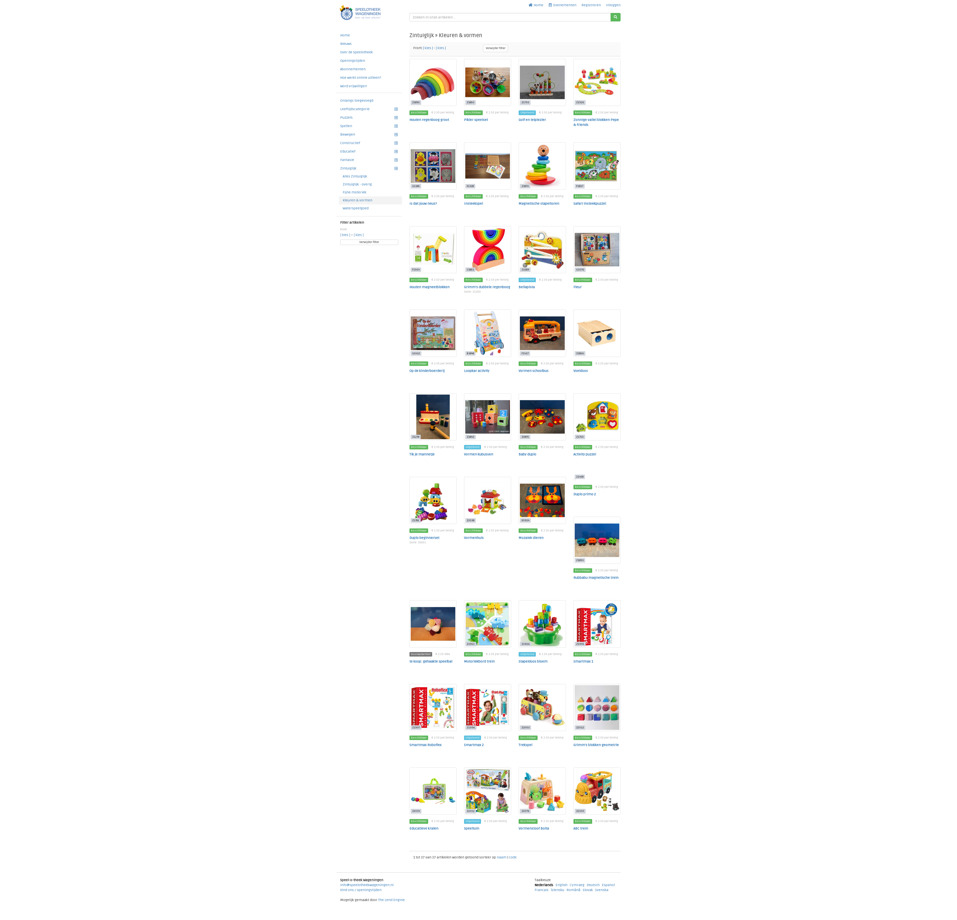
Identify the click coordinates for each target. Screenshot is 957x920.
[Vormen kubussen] (487, 417)
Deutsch (593, 885)
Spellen (346, 126)
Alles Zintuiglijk (355, 176)
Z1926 (580, 102)
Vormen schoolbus (534, 371)
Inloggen (613, 5)
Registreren (591, 5)
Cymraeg (577, 885)
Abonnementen (353, 69)
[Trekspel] (542, 707)
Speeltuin (471, 828)
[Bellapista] (542, 249)
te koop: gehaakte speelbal (430, 661)
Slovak (588, 890)
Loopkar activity (476, 371)
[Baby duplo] (542, 417)
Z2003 (526, 727)
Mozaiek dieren (531, 538)
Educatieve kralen (423, 828)
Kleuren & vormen (357, 200)
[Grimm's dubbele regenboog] (487, 249)
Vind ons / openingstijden (361, 890)
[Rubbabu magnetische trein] (597, 540)
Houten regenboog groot (429, 120)
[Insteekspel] (487, 166)
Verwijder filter (369, 242)
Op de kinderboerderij (427, 371)
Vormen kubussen (478, 454)
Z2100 (580, 811)
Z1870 (525, 186)
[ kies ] (345, 235)
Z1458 (579, 476)
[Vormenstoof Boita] (542, 791)
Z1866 (580, 353)
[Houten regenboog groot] (433, 82)
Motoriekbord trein (479, 661)
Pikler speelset (476, 120)
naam (502, 857)
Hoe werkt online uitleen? (360, 78)
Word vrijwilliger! (353, 86)
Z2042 (471, 811)
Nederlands (544, 885)
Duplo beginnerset (424, 538)
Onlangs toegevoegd (356, 100)
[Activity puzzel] (597, 417)
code (513, 857)
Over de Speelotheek (356, 52)
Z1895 (416, 102)
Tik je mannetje (422, 454)
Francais (542, 890)
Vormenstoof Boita (534, 828)
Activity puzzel (584, 454)
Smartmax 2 (474, 745)
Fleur (577, 287)
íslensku (557, 890)
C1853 (470, 269)
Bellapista (527, 287)
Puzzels (346, 117)
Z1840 (470, 436)
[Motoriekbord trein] (487, 623)
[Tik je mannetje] (433, 417)
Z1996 (471, 727)
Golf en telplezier (532, 120)
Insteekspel (473, 203)
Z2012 (580, 727)
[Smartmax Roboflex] (433, 707)
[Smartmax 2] (487, 707)
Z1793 (525, 102)
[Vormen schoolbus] (542, 333)
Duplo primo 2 (584, 494)
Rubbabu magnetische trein (596, 578)
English (561, 885)
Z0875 (525, 436)
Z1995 (580, 644)
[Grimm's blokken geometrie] (597, 707)
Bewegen (347, 134)
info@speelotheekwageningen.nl (367, 885)
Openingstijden (352, 61)
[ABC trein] (597, 791)
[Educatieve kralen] (433, 791)
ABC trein (580, 828)
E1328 (470, 186)
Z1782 (415, 520)
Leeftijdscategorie (355, 109)
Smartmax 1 (583, 661)
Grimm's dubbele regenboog (487, 287)
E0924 (525, 520)
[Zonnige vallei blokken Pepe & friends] (597, 82)
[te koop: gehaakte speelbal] (433, 623)
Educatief (347, 151)
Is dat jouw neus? (423, 203)
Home (538, 5)
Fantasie (347, 160)
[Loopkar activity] (487, 333)
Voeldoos (580, 371)
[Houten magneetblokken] (433, 249)
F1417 (525, 353)
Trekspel (525, 745)
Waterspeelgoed (356, 208)
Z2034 (416, 811)
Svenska (601, 890)
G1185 (416, 186)
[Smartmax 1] (597, 623)
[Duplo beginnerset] (433, 500)
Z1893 (580, 560)
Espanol (608, 885)
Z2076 (525, 811)
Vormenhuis (474, 538)
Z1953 (471, 644)
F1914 (416, 269)
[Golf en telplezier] (542, 82)
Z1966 (526, 644)
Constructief (350, 143)
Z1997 (416, 727)
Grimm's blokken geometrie (596, 745)
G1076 (580, 269)
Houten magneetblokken (429, 287)
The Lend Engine (391, 900)
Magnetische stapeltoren (539, 203)
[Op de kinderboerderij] (433, 333)
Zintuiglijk (348, 168)
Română (573, 890)
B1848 (470, 353)
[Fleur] (597, 249)
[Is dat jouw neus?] (433, 166)
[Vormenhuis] (487, 500)
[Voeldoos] (597, 333)
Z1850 (470, 102)
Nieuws (346, 44)
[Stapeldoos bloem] (542, 623)
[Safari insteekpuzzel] (597, 166)
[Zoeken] (616, 17)
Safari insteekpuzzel (589, 203)
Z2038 (470, 520)
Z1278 (415, 436)
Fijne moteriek (354, 192)
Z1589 (525, 269)
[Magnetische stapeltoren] (542, 166)
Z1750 (580, 436)
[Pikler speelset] (487, 82)
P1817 (579, 186)
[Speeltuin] (487, 791)
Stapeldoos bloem (533, 661)
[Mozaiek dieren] (542, 500)
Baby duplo (527, 454)
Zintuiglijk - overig (357, 184)
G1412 (416, 353)
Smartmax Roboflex (425, 745)
